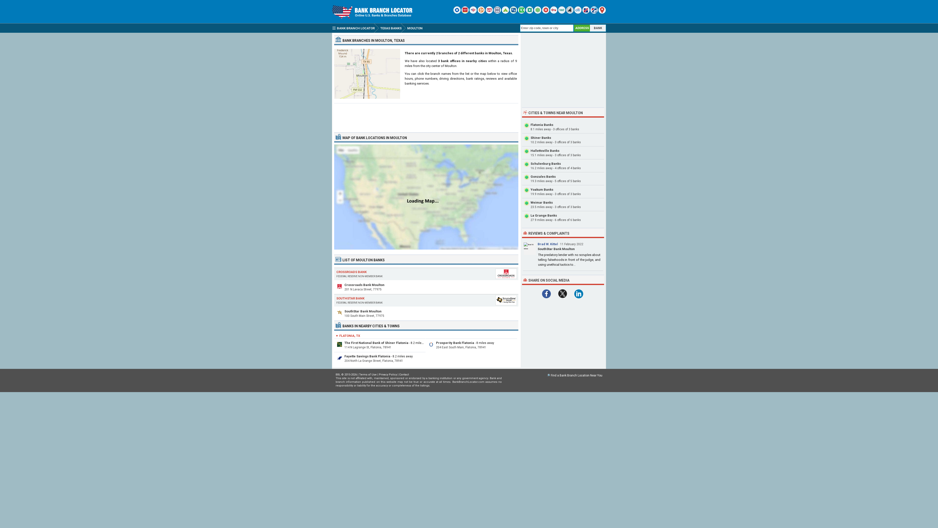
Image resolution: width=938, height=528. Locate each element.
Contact (404, 374)
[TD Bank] (521, 12)
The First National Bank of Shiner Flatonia (376, 343)
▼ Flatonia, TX (347, 336)
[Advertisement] (426, 116)
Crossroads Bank (351, 272)
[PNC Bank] (481, 12)
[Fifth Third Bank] (513, 12)
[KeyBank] (553, 12)
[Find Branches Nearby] (602, 12)
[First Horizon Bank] (594, 12)
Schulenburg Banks (546, 163)
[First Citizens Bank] (586, 12)
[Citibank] (578, 12)
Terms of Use (368, 374)
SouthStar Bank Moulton (363, 311)
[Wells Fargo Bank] (465, 12)
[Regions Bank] (505, 12)
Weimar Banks (542, 202)
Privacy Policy (388, 374)
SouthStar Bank (350, 298)
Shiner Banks (541, 138)
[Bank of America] (473, 12)
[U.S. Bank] (489, 12)
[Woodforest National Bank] (570, 12)
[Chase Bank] (457, 12)
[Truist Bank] (497, 12)
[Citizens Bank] (529, 12)
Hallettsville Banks (545, 151)
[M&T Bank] (561, 12)
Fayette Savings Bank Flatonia (367, 356)
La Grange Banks (544, 215)
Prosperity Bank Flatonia (455, 343)
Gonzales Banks (543, 176)
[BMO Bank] (545, 12)
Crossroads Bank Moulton (364, 285)
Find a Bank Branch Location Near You (576, 375)
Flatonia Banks (542, 125)
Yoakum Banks (542, 189)
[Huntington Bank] (537, 12)
